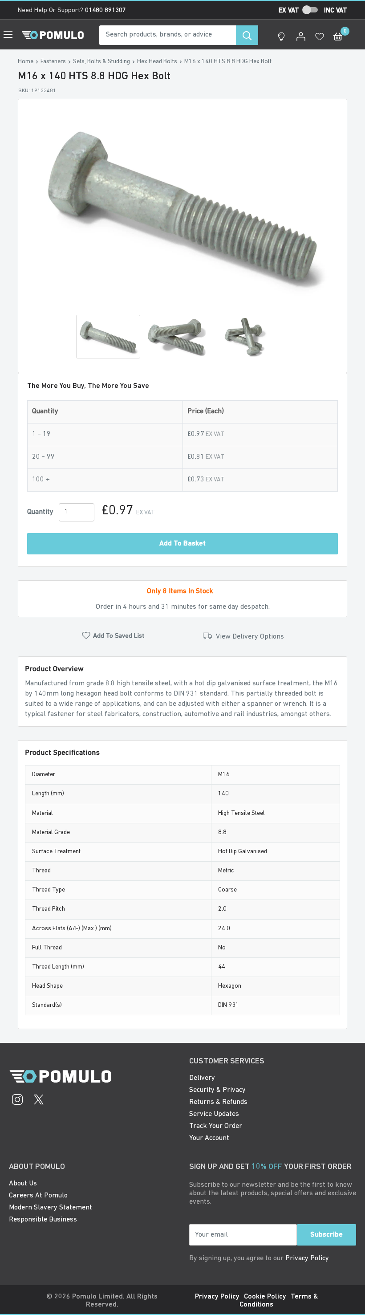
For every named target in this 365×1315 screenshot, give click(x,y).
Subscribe (326, 1234)
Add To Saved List (118, 636)
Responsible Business (43, 1219)
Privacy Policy (307, 1258)
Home (25, 61)
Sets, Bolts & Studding (101, 61)
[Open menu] (8, 34)
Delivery (202, 1078)
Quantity (40, 512)
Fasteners (53, 61)
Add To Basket (182, 543)
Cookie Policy (265, 1296)
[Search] (247, 35)
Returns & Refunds (218, 1102)
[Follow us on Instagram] (17, 1100)
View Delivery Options (249, 636)
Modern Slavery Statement (50, 1207)
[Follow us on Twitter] (38, 1100)
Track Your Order (215, 1126)
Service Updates (214, 1114)
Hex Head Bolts (157, 61)
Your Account (209, 1138)
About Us (23, 1183)
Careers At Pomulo (38, 1195)
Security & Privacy (217, 1090)
